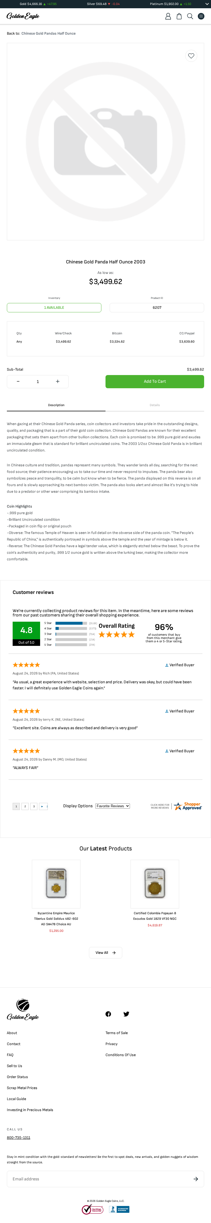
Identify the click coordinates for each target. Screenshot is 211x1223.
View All (102, 952)
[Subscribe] (196, 1179)
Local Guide (16, 1099)
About (12, 1033)
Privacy (112, 1044)
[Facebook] (111, 1014)
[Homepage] (23, 16)
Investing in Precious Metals (30, 1110)
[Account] (168, 16)
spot (121, 1157)
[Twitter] (128, 1014)
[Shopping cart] (179, 16)
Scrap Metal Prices (22, 1088)
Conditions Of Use (121, 1055)
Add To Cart (155, 381)
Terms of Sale (117, 1033)
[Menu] (201, 16)
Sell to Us (14, 1066)
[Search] (190, 16)
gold (56, 1157)
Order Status (17, 1077)
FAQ (10, 1055)
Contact (13, 1044)
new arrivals (143, 1157)
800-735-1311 (18, 1137)
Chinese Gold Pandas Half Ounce (48, 33)
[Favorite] (191, 56)
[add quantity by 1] (57, 382)
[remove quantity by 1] (18, 382)
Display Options (78, 806)
